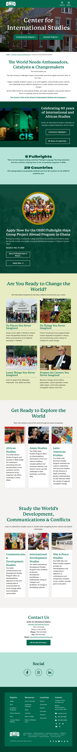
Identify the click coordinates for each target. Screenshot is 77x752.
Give (11, 704)
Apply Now (21, 264)
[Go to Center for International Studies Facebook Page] (27, 672)
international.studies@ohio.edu (41, 637)
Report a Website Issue (30, 721)
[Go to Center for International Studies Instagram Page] (38, 672)
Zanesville (43, 718)
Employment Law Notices (52, 733)
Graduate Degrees (50, 37)
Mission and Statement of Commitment (38, 735)
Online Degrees (15, 713)
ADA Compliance (27, 733)
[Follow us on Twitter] (59, 726)
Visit (11, 716)
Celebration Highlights (57, 132)
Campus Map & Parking (15, 721)
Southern (43, 715)
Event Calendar (30, 701)
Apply (12, 701)
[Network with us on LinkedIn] (63, 723)
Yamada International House (38, 624)
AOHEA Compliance (39, 733)
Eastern (42, 708)
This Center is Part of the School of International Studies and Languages (38, 97)
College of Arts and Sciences (20, 55)
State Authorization (44, 736)
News (27, 710)
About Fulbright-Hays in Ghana (18, 254)
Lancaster (43, 711)
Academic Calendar (28, 705)
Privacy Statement (33, 736)
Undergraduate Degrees (25, 37)
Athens (42, 701)
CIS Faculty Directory (38, 642)
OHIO (8, 55)
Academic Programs (13, 709)
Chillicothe (43, 704)
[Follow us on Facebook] (56, 723)
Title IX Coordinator (56, 736)
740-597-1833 (62, 717)
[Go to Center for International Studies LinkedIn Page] (50, 672)
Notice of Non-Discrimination (57, 735)
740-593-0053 (62, 720)
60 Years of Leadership (57, 141)
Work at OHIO (29, 716)
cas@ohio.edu (62, 713)
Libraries (27, 713)
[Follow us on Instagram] (59, 723)
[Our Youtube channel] (56, 726)
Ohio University (18, 741)
